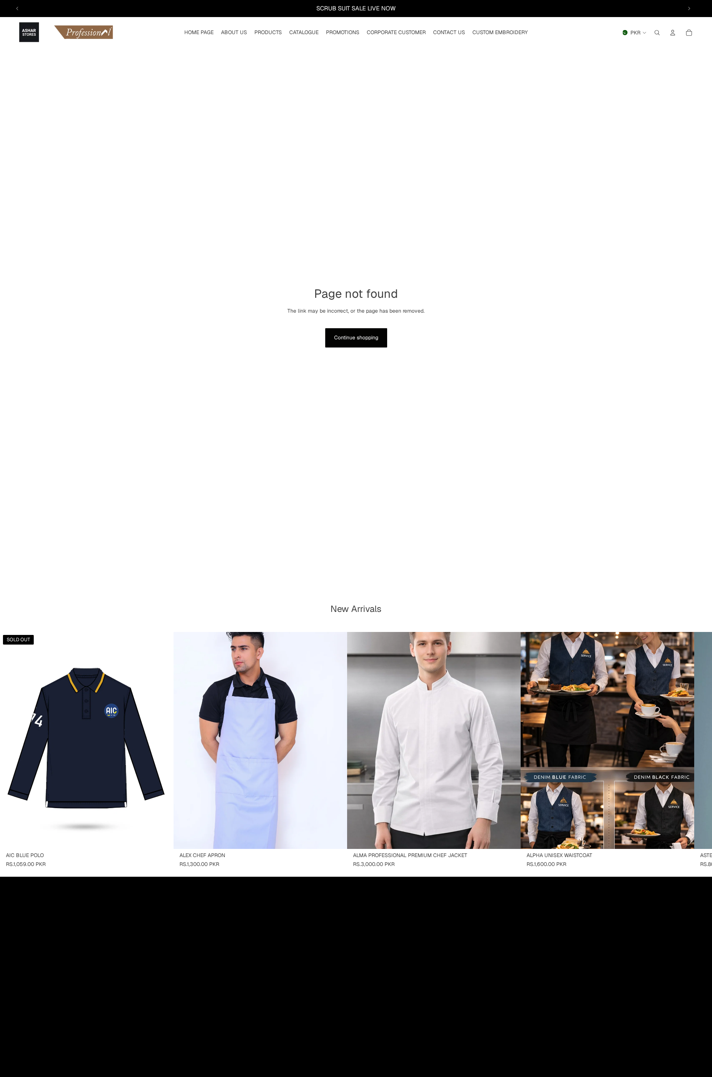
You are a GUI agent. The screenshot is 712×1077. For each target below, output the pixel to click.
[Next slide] (689, 8)
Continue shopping (356, 337)
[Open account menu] (673, 32)
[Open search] (657, 32)
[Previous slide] (17, 8)
